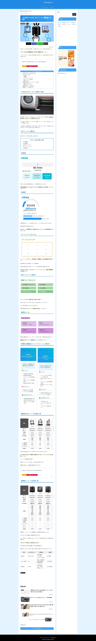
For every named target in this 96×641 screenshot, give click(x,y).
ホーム (41, 637)
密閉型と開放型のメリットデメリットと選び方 (31, 82)
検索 (58, 12)
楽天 (28, 66)
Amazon (24, 66)
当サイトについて (47, 637)
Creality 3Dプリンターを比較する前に (29, 73)
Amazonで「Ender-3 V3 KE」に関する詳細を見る (32, 470)
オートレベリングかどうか (28, 78)
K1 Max (40, 493)
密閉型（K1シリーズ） (28, 83)
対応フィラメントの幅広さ (28, 79)
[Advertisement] (37, 579)
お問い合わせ (53, 637)
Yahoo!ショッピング (33, 66)
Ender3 (32, 426)
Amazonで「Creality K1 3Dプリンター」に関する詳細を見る (34, 61)
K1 (32, 493)
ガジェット (23, 572)
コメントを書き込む (37, 628)
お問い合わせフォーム (62, 73)
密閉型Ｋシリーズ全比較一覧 (28, 87)
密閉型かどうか (26, 80)
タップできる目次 (35, 71)
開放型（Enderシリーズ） (28, 84)
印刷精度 (25, 75)
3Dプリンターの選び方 (27, 74)
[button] (45, 43)
